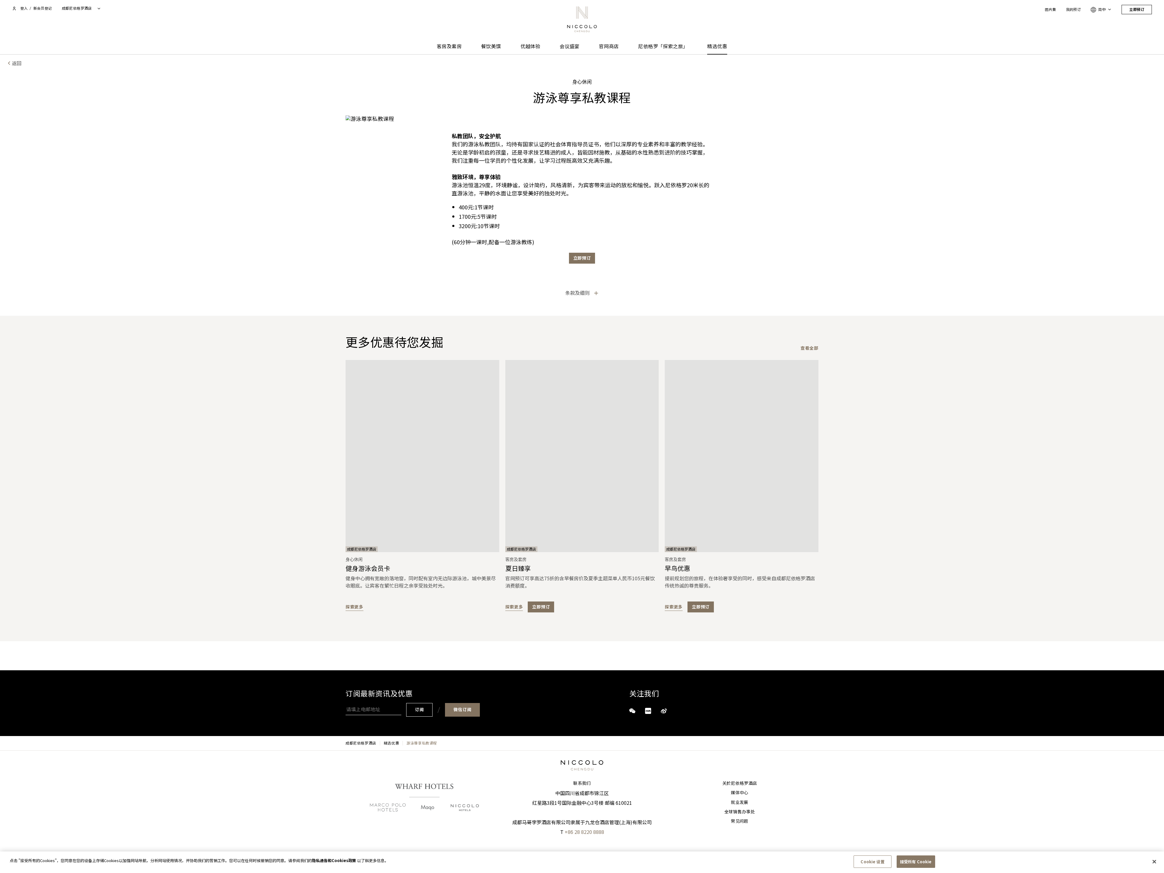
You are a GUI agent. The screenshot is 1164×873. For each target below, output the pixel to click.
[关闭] (1154, 861)
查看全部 (809, 348)
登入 (24, 8)
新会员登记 (42, 8)
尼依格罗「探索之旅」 (663, 46)
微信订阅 (462, 709)
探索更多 (354, 607)
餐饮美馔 (491, 46)
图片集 (1050, 9)
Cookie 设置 (872, 862)
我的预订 (1073, 9)
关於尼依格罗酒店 (739, 783)
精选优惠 (717, 46)
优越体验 (530, 46)
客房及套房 (449, 46)
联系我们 (581, 783)
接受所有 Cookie (916, 862)
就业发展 (739, 802)
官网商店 (609, 46)
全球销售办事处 (739, 812)
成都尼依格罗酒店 (361, 743)
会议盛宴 (570, 46)
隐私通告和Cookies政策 (334, 860)
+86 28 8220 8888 (584, 831)
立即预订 (1136, 9)
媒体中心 (739, 792)
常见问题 (739, 821)
